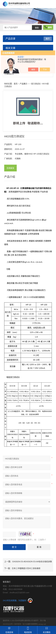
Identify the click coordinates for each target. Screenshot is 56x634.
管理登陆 (34, 624)
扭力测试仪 (36, 84)
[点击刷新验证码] (25, 534)
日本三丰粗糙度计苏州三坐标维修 (26, 568)
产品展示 (23, 84)
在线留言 (10, 168)
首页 (16, 84)
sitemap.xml (42, 624)
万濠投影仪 (9, 74)
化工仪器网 (27, 624)
